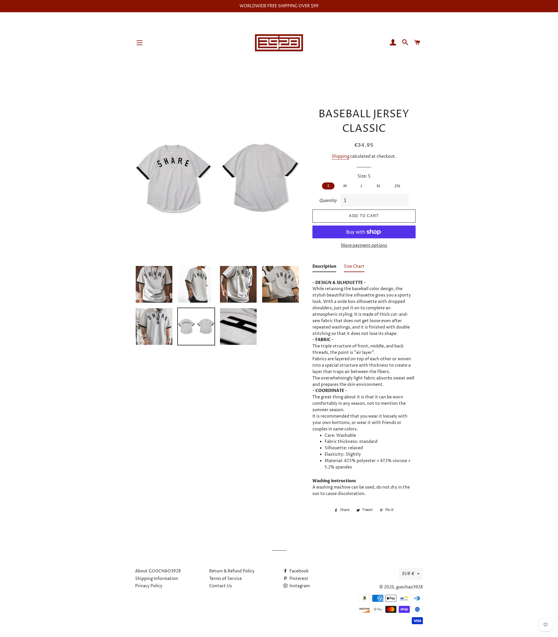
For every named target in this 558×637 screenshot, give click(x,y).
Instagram (299, 586)
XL (378, 186)
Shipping (340, 156)
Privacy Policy (148, 586)
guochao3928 (409, 587)
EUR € (408, 573)
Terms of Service (225, 578)
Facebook (299, 571)
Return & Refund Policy (232, 571)
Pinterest (298, 578)
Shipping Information (156, 578)
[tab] (324, 267)
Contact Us (220, 586)
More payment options (364, 245)
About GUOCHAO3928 (158, 571)
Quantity (328, 200)
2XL (397, 186)
